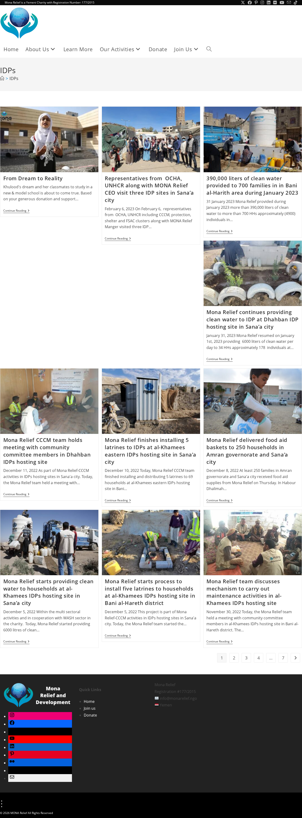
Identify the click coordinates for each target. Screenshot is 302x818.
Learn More (12, 801)
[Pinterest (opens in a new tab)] (256, 2)
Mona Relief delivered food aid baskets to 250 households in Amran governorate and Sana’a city (247, 450)
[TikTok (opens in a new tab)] (294, 2)
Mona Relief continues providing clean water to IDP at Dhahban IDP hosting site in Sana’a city (252, 319)
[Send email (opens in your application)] (288, 2)
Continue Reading (16, 211)
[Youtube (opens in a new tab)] (281, 2)
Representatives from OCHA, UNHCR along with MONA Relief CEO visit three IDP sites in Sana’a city (149, 189)
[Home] (2, 78)
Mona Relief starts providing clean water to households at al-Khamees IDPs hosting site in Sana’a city (48, 592)
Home (89, 701)
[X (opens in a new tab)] (242, 2)
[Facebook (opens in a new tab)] (249, 2)
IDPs (13, 78)
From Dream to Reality (33, 178)
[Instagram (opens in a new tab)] (262, 2)
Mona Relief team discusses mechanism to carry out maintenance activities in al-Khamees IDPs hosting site (243, 592)
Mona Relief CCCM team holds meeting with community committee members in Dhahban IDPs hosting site (47, 450)
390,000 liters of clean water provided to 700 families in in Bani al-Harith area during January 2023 (252, 185)
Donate (90, 715)
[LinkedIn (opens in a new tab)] (268, 2)
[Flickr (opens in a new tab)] (275, 2)
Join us (90, 708)
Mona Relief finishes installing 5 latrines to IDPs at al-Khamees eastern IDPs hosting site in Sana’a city (150, 450)
